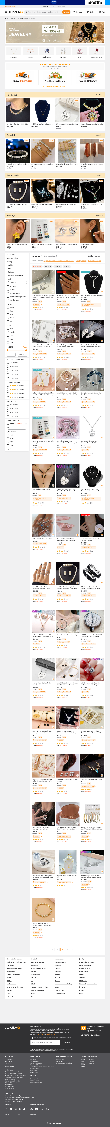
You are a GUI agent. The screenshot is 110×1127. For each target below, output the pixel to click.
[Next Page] (78, 949)
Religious (11, 272)
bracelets (82, 987)
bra (32, 981)
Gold (11, 321)
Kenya (83, 1066)
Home (6, 18)
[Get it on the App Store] (85, 1035)
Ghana (83, 1061)
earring (57, 974)
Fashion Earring (36, 974)
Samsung (33, 1114)
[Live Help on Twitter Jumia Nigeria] (20, 1109)
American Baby (15, 293)
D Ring (81, 990)
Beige (12, 307)
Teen (11, 342)
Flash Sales (33, 1070)
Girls (11, 335)
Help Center (8, 1061)
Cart (103, 12)
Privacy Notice (34, 1079)
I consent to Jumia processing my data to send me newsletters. (53, 1037)
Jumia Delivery (9, 1088)
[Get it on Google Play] (95, 1035)
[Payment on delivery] (32, 1109)
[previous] (8, 114)
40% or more (14, 366)
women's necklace (85, 965)
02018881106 (19, 1099)
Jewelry (9, 262)
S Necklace (34, 965)
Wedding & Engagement (16, 275)
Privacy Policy (39, 1034)
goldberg (58, 971)
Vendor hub (59, 1061)
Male (11, 339)
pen (32, 996)
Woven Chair (11, 971)
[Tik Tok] (24, 1109)
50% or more (14, 363)
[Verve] (47, 1109)
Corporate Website (36, 1063)
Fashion (13, 18)
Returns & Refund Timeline (13, 1083)
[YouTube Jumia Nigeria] (10, 1109)
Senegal (91, 1061)
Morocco (92, 1059)
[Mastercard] (36, 1109)
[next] (102, 114)
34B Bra (57, 981)
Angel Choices (14, 300)
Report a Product (10, 1079)
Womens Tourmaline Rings (39, 987)
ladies (33, 993)
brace (57, 987)
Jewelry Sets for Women (14, 968)
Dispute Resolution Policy (12, 1081)
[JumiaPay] (53, 6)
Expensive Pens (60, 993)
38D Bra (33, 977)
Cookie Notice (50, 1034)
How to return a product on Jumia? (15, 1075)
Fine (9, 268)
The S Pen (10, 996)
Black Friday (34, 1072)
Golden (33, 971)
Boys (11, 329)
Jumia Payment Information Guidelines (42, 1066)
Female (12, 332)
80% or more (14, 405)
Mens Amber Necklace (86, 962)
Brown (12, 318)
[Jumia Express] (14, 423)
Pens (80, 993)
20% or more (14, 374)
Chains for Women (85, 968)
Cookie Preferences (36, 1082)
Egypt (83, 1059)
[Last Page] (83, 949)
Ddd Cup (33, 984)
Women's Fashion (23, 18)
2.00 (11, 445)
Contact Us (8, 1063)
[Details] (26, 423)
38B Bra (9, 981)
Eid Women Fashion (37, 962)
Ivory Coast (83, 1063)
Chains (57, 968)
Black (11, 311)
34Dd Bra (82, 977)
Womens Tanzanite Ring (15, 987)
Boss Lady (34, 959)
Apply (25, 347)
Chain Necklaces (84, 971)
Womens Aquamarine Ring (88, 984)
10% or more (14, 378)
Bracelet (9, 990)
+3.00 (12, 438)
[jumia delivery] (62, 6)
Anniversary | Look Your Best (16, 962)
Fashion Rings (59, 990)
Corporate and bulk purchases (14, 1077)
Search (66, 12)
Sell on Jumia (11, 6)
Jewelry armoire (81, 261)
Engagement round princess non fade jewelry (59, 261)
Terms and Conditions (37, 1065)
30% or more (14, 370)
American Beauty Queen (18, 297)
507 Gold (13, 286)
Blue (11, 314)
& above (21, 385)
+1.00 (12, 435)
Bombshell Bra (11, 984)
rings (8, 993)
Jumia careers (34, 1061)
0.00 (11, 442)
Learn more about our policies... (55, 86)
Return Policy (9, 1084)
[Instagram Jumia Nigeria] (15, 1109)
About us (33, 1059)
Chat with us (9, 1059)
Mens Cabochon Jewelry (14, 959)
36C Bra (9, 977)
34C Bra (57, 977)
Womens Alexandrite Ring (63, 984)
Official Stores (34, 1068)
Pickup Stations (9, 1086)
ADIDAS (7, 1114)
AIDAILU (12, 290)
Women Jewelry (60, 959)
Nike (19, 1114)
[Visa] (41, 1109)
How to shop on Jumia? (12, 1072)
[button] (53, 291)
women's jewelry (60, 962)
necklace (58, 965)
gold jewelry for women (38, 968)
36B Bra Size (83, 981)
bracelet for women (37, 990)
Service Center (9, 1070)
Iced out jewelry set (94, 261)
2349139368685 (17, 1101)
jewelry (81, 959)
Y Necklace (10, 965)
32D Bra (81, 974)
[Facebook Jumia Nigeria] (6, 1109)
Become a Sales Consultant (64, 1063)
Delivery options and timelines (14, 1073)
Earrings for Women (13, 974)
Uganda (91, 1063)
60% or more (14, 408)
